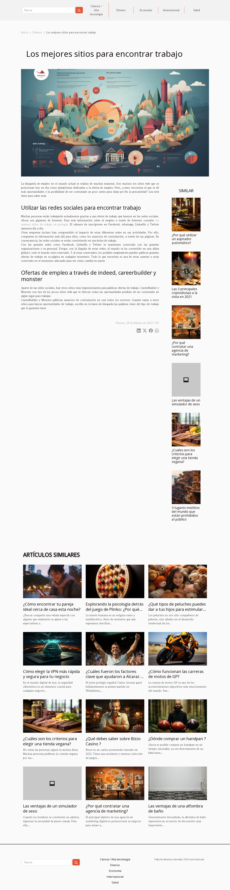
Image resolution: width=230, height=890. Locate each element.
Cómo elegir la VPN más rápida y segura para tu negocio (51, 674)
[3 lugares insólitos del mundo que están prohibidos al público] (186, 487)
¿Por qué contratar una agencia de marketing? (182, 348)
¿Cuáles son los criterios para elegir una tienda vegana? (185, 456)
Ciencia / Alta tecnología (96, 10)
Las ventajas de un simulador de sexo (186, 402)
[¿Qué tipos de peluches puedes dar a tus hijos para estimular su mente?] (177, 581)
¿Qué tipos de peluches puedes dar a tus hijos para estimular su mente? (177, 609)
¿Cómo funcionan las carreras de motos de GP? (176, 674)
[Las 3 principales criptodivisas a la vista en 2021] (186, 268)
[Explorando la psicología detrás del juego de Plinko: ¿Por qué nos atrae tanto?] (115, 581)
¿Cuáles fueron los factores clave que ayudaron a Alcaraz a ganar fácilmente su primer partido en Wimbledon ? (114, 679)
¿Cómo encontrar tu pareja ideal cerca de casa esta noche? (51, 606)
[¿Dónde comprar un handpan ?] (177, 716)
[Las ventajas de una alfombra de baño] (177, 783)
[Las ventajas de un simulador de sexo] (186, 379)
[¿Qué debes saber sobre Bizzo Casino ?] (115, 716)
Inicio (24, 32)
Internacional (171, 10)
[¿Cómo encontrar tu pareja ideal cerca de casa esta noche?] (52, 581)
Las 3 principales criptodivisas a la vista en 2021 (184, 293)
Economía (146, 10)
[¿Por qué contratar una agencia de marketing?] (186, 322)
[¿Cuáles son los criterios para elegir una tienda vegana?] (186, 429)
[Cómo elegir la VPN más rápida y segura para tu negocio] (52, 648)
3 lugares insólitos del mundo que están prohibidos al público (186, 513)
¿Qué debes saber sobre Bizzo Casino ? (113, 741)
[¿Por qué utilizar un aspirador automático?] (186, 214)
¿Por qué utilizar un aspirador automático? (184, 239)
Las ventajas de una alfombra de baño (175, 808)
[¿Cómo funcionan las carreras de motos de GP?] (177, 648)
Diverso (121, 10)
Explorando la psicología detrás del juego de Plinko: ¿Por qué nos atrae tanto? (114, 609)
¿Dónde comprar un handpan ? (177, 738)
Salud (196, 10)
